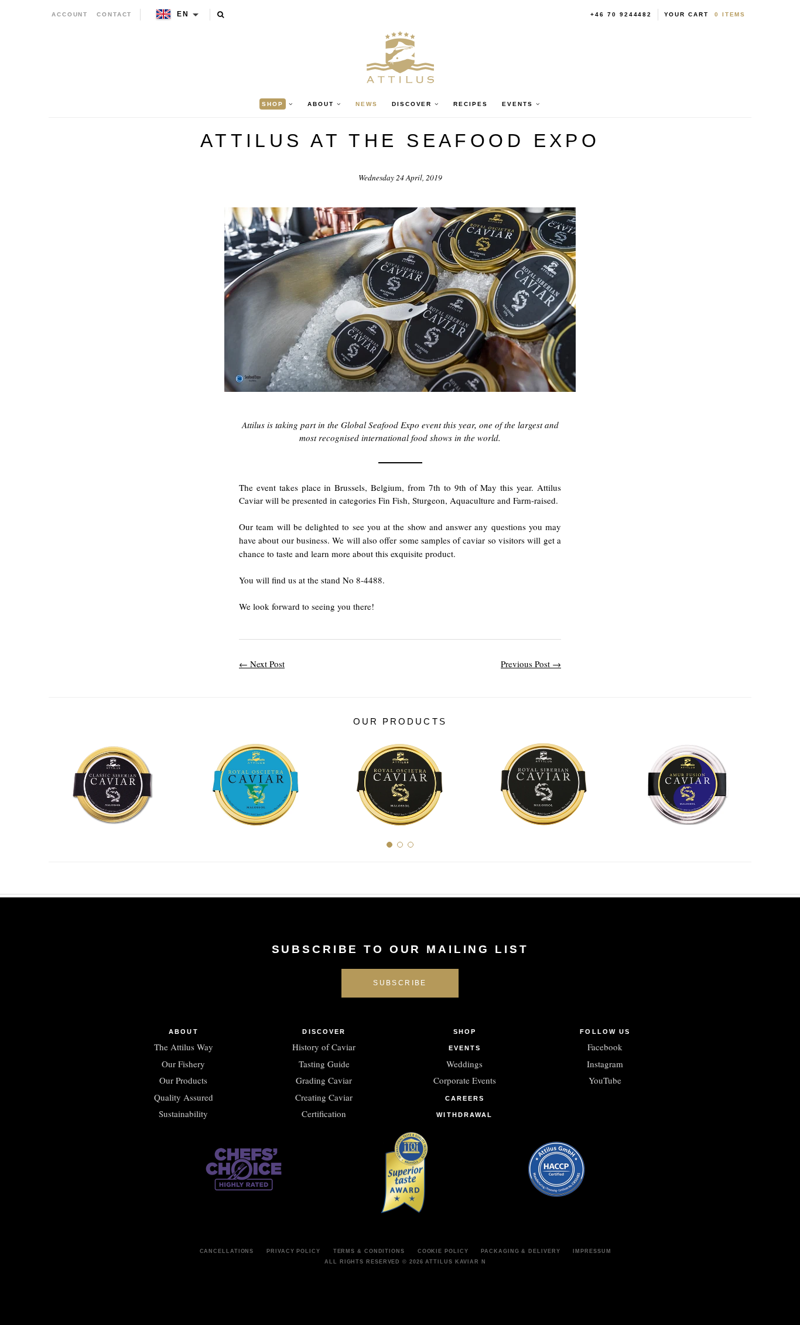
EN (183, 14)
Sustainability (183, 1113)
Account (70, 14)
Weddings (464, 1064)
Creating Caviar (324, 1097)
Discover (324, 1031)
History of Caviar (323, 1047)
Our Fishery (183, 1064)
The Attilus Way (183, 1047)
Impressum (592, 1251)
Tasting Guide (324, 1064)
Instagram (605, 1064)
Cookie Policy (443, 1251)
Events (465, 1047)
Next (738, 780)
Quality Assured (183, 1097)
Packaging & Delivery (520, 1251)
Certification (324, 1113)
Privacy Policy (293, 1251)
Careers (465, 1098)
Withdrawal (464, 1114)
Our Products (183, 1080)
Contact (114, 14)
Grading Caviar (324, 1080)
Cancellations (227, 1251)
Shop (464, 1031)
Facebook (605, 1047)
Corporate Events (464, 1080)
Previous (62, 780)
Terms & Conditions (369, 1251)
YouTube (605, 1080)
